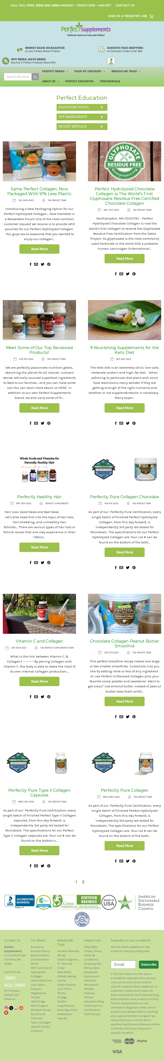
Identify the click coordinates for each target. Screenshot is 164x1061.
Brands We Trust (124, 71)
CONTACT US (125, 5)
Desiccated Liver (41, 980)
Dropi (61, 968)
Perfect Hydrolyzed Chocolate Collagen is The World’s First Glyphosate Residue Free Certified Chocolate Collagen (124, 196)
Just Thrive (64, 989)
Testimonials (110, 81)
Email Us (9, 999)
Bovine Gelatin (40, 955)
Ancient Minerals (68, 951)
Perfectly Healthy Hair (39, 496)
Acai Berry (37, 947)
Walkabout (64, 1014)
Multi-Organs (39, 1005)
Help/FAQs (91, 947)
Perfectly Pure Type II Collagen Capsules (39, 792)
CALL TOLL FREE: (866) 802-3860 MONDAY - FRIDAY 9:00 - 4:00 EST (61, 5)
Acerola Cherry (40, 951)
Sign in (114, 16)
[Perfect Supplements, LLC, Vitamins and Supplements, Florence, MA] (20, 902)
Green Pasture (66, 984)
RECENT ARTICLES (73, 126)
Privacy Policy (93, 951)
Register (132, 16)
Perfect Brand (53, 71)
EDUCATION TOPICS (74, 107)
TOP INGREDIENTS (73, 117)
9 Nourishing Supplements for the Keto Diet (124, 350)
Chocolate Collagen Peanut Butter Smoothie (124, 643)
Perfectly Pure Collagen (125, 790)
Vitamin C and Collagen (39, 641)
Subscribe (149, 964)
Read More (39, 249)
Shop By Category (88, 71)
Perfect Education (79, 81)
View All (62, 1018)
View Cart (90, 980)
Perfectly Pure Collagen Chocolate (124, 496)
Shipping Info (92, 963)
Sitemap (89, 993)
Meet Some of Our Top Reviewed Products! (39, 350)
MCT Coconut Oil (41, 968)
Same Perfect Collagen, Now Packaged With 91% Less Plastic (39, 191)
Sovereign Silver (67, 1010)
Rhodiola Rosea (41, 1010)
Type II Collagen (41, 1022)
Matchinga (38, 1001)
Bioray (61, 955)
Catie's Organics (68, 959)
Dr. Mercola (64, 963)
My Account (91, 976)
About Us (49, 81)
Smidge (62, 997)
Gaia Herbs (64, 972)
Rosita (61, 993)
